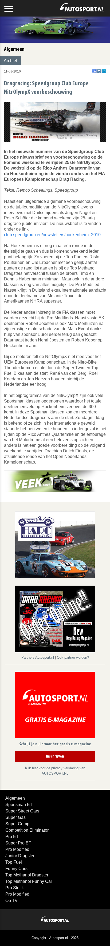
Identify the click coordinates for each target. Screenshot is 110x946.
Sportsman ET (19, 804)
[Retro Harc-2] (55, 544)
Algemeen (15, 798)
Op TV (11, 900)
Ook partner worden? (73, 657)
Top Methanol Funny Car (28, 881)
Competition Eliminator (27, 830)
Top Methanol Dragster (26, 875)
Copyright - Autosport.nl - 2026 (55, 938)
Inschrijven (55, 756)
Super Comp (17, 824)
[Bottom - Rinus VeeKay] (55, 481)
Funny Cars (16, 868)
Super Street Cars (22, 811)
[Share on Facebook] (94, 71)
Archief (10, 60)
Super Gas (15, 817)
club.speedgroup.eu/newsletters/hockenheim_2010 (52, 234)
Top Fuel (13, 862)
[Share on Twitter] (99, 71)
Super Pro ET (18, 843)
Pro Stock (14, 887)
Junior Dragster (19, 856)
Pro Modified (17, 849)
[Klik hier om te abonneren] (55, 706)
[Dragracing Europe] (55, 620)
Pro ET (12, 836)
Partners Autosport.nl (38, 657)
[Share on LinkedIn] (104, 71)
